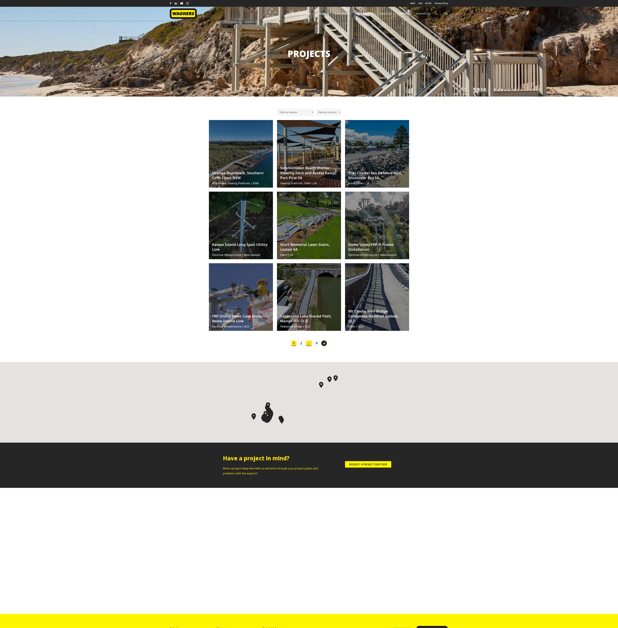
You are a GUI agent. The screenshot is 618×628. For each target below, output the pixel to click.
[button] (321, 385)
